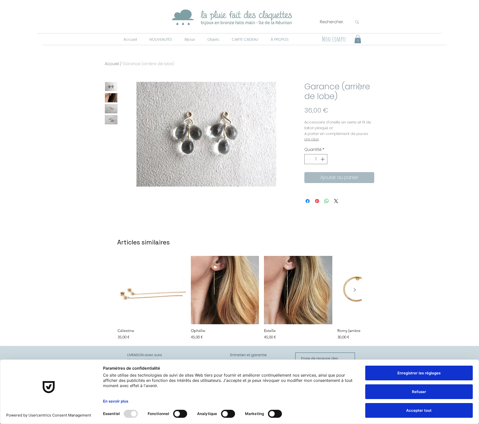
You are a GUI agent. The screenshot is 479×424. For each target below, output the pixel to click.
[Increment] (323, 159)
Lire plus (311, 139)
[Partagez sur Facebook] (308, 201)
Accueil (112, 64)
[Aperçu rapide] (152, 290)
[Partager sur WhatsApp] (327, 201)
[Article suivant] (355, 290)
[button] (160, 39)
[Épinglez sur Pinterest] (317, 201)
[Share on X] (336, 201)
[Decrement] (308, 159)
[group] (239, 298)
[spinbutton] (316, 159)
